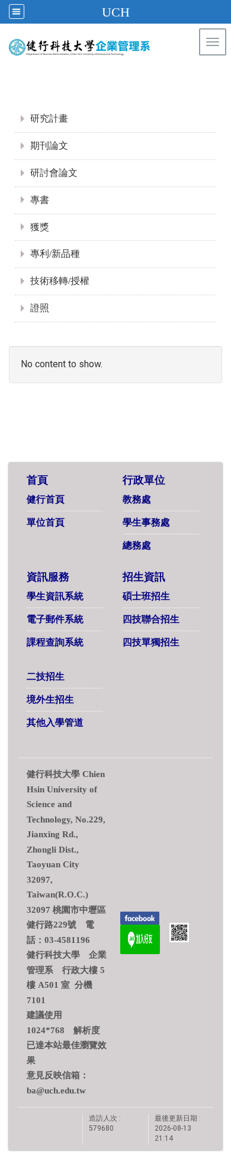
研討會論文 (54, 173)
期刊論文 (49, 146)
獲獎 (39, 227)
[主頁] (103, 47)
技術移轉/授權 (59, 281)
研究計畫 (49, 118)
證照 (39, 308)
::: (201, 73)
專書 (39, 200)
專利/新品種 (55, 254)
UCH (116, 12)
